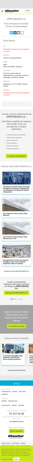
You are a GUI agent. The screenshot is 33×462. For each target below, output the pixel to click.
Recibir (27, 11)
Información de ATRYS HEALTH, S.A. (16, 293)
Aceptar (16, 459)
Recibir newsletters (16, 431)
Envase (14, 391)
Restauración (12, 401)
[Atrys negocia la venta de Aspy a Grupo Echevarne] (16, 208)
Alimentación (6, 391)
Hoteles (4, 401)
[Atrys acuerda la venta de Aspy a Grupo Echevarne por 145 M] (16, 231)
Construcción (6, 405)
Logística (5, 394)
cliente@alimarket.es (16, 421)
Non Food (22, 391)
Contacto (23, 443)
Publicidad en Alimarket (8, 445)
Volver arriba (16, 383)
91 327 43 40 (16, 413)
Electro (14, 405)
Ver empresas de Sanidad (16, 326)
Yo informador (15, 443)
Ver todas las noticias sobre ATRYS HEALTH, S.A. (16, 271)
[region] (16, 454)
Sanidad (21, 405)
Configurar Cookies (6, 459)
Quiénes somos (6, 443)
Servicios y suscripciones (23, 445)
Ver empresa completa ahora (16, 156)
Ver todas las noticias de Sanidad (16, 370)
